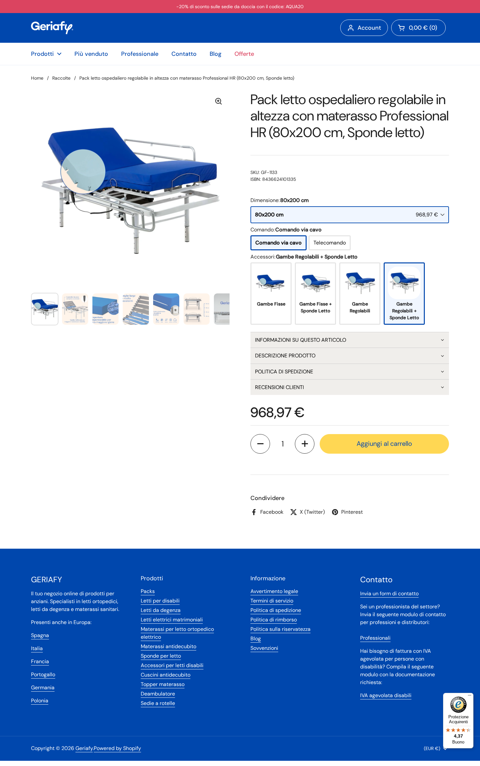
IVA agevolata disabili (385, 695)
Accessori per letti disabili (172, 665)
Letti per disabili (160, 600)
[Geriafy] (52, 27)
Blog (255, 638)
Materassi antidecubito (168, 646)
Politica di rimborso (273, 619)
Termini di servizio (271, 600)
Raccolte (61, 78)
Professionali (375, 637)
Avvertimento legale (274, 591)
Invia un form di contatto (389, 593)
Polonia (39, 700)
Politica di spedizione (275, 610)
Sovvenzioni (264, 648)
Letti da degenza (161, 610)
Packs (148, 591)
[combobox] (349, 214)
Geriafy (84, 748)
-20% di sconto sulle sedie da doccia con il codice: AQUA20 (240, 6)
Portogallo (43, 674)
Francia (40, 661)
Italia (37, 648)
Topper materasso (162, 684)
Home (37, 78)
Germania (43, 687)
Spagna (40, 635)
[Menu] (469, 697)
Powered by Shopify (117, 748)
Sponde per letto (161, 655)
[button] (349, 340)
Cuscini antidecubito (165, 674)
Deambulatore (158, 693)
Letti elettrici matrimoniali (172, 619)
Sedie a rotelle (158, 703)
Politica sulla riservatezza (280, 629)
